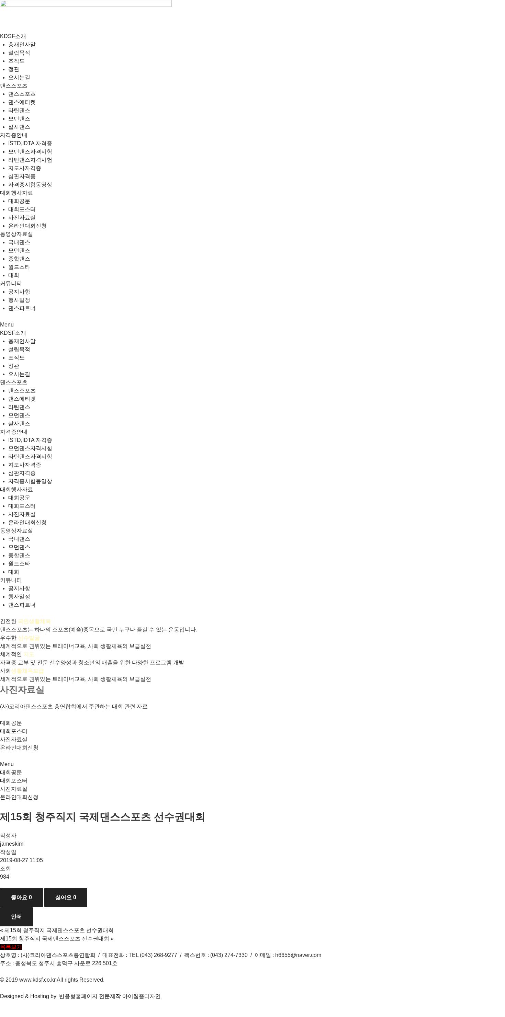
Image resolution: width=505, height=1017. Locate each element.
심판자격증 (22, 176)
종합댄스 (19, 259)
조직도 (16, 61)
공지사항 (19, 292)
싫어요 (65, 897)
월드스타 (19, 267)
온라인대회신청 (27, 226)
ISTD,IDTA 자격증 (30, 143)
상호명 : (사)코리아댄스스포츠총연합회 (48, 955)
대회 (13, 275)
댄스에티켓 (22, 102)
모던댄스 (19, 119)
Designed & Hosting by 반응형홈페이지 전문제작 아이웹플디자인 (80, 996)
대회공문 (19, 201)
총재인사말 (22, 44)
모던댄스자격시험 (30, 152)
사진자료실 (22, 217)
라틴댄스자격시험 (30, 160)
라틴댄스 (19, 110)
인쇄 (16, 916)
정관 (13, 69)
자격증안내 (13, 135)
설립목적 (19, 53)
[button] (252, 325)
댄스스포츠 (13, 86)
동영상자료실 (16, 234)
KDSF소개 (13, 36)
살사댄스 (19, 127)
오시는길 (19, 77)
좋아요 (21, 897)
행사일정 (19, 300)
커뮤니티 (11, 283)
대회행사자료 (16, 193)
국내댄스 (19, 242)
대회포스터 (22, 209)
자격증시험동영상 (30, 184)
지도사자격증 (24, 168)
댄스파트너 (22, 308)
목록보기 (11, 947)
